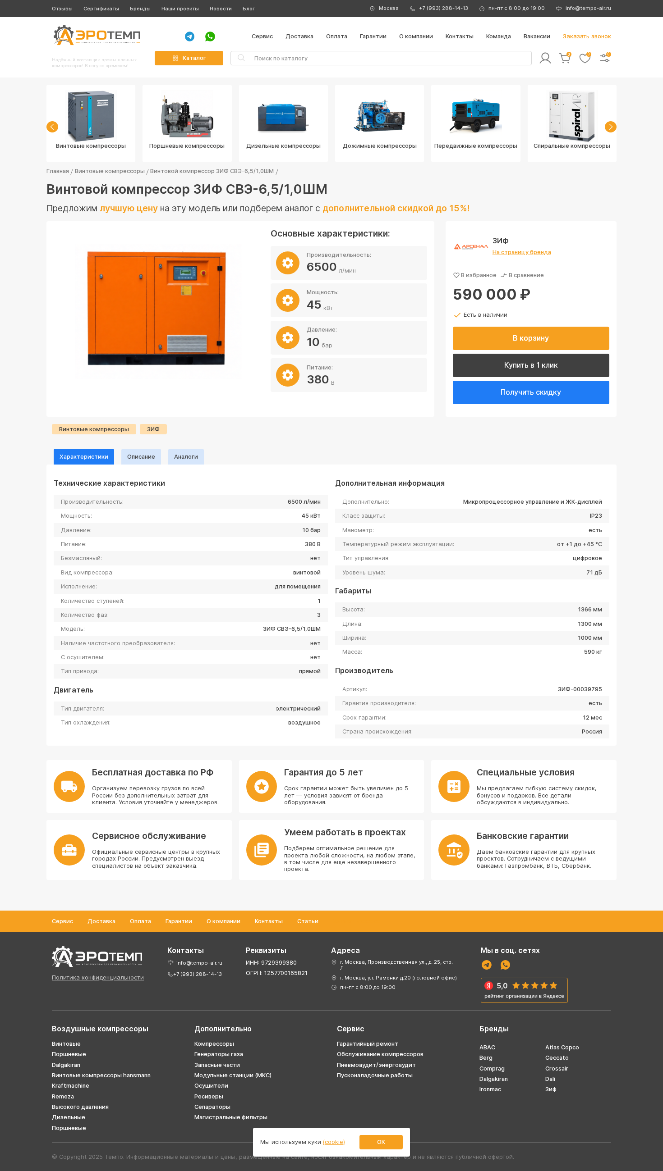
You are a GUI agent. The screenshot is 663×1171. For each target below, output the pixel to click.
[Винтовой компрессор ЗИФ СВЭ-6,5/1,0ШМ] (158, 311)
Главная (57, 171)
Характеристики (84, 456)
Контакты (460, 36)
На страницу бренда (522, 252)
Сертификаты (101, 8)
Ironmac (490, 1089)
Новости (221, 8)
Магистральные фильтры (230, 1117)
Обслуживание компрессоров (380, 1054)
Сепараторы (212, 1106)
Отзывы (62, 8)
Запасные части (217, 1065)
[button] (52, 127)
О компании (416, 36)
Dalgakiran (66, 1065)
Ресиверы (208, 1096)
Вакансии (537, 36)
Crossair (556, 1068)
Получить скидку (531, 391)
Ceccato (557, 1057)
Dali (550, 1078)
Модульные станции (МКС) (233, 1075)
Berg (486, 1057)
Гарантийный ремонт (367, 1043)
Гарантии (373, 36)
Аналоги (186, 456)
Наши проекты (180, 8)
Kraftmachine (70, 1085)
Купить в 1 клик (531, 364)
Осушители (211, 1085)
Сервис (262, 36)
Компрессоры (214, 1043)
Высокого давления (80, 1106)
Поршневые (69, 1054)
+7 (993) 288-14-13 (443, 8)
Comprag (492, 1068)
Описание (141, 456)
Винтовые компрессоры (110, 171)
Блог (249, 8)
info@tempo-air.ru (588, 8)
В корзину (531, 337)
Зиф (551, 1089)
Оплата (336, 36)
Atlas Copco (562, 1047)
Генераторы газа (218, 1054)
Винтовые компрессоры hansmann (101, 1075)
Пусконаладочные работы (375, 1075)
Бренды (140, 8)
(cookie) (334, 1142)
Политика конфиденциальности (98, 977)
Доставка (299, 36)
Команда (498, 36)
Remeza (63, 1096)
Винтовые (66, 1043)
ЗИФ (153, 429)
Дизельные (68, 1117)
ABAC (487, 1047)
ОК (381, 1142)
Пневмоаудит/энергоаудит (376, 1065)
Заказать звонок (587, 36)
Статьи (307, 921)
